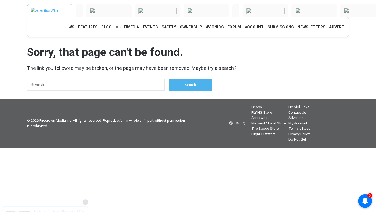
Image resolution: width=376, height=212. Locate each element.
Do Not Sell (297, 139)
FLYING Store (261, 112)
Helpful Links (298, 107)
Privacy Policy (299, 134)
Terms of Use (299, 128)
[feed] (237, 123)
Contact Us (297, 112)
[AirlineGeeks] (109, 10)
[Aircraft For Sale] (157, 10)
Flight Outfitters (263, 134)
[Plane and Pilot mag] (265, 10)
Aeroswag (259, 118)
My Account (297, 123)
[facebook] (230, 123)
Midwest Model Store (268, 123)
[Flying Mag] (79, 10)
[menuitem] (87, 27)
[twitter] (244, 123)
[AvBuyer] (206, 10)
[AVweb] (49, 10)
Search (190, 85)
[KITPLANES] (235, 10)
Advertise (295, 118)
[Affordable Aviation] (314, 10)
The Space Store (265, 128)
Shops (256, 107)
